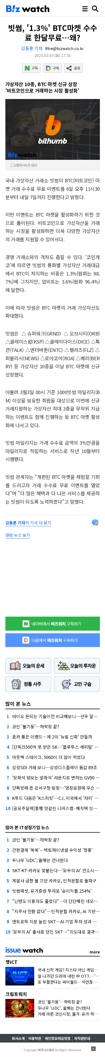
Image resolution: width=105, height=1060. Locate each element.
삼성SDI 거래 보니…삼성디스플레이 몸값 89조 (54, 767)
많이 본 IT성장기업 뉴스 (27, 827)
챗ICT (11, 962)
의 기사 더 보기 (28, 522)
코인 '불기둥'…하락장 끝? (35, 726)
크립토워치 (16, 994)
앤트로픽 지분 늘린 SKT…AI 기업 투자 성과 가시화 (58, 921)
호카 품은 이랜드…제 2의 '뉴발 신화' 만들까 (52, 736)
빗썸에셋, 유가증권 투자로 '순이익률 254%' (52, 891)
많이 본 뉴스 (18, 703)
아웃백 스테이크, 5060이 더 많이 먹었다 (48, 757)
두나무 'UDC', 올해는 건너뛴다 (40, 860)
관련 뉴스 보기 (17, 535)
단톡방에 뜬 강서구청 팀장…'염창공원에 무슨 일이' (58, 788)
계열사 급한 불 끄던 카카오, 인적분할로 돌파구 (54, 880)
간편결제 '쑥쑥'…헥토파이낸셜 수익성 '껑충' (52, 850)
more (95, 952)
